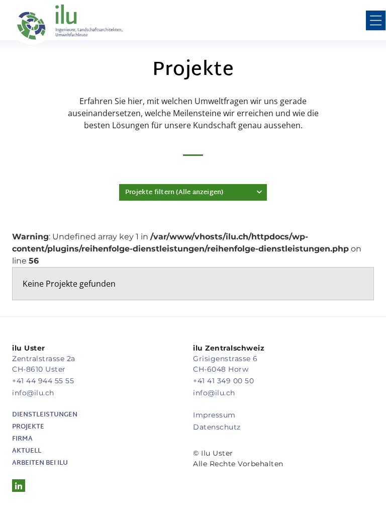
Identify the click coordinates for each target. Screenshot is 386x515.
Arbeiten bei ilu (40, 463)
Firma (22, 439)
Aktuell (26, 451)
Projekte (28, 427)
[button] (376, 22)
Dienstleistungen (44, 415)
